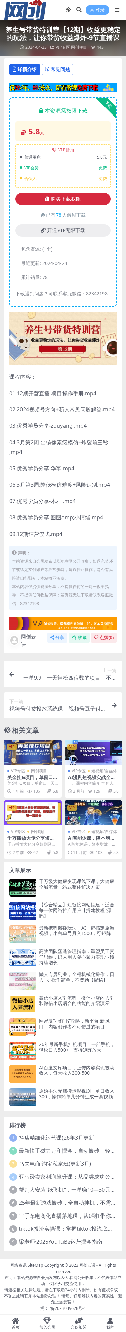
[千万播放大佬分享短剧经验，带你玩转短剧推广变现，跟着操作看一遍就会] (33, 812)
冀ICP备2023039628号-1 (63, 1308)
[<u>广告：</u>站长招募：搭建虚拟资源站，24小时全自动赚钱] (63, 622)
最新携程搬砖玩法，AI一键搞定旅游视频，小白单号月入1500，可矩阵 (76, 931)
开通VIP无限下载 (66, 230)
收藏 (82, 637)
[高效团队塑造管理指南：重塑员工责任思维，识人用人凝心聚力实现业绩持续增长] (22, 957)
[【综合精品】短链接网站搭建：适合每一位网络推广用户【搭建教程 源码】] (22, 911)
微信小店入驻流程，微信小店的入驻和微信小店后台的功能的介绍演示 (76, 1001)
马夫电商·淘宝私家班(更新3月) (55, 1163)
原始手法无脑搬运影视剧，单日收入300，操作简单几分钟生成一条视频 (76, 1094)
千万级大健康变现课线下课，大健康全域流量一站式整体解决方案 (76, 884)
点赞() (107, 637)
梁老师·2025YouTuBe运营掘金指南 (60, 1241)
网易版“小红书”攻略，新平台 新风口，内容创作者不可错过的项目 (74, 1024)
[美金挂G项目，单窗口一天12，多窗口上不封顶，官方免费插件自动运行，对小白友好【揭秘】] (33, 752)
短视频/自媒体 (104, 771)
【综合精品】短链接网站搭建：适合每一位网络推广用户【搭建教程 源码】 (76, 910)
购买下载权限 (66, 199)
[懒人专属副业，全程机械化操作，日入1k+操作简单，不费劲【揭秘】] (22, 981)
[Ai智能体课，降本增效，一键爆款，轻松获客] (93, 812)
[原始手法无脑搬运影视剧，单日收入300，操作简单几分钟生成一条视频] (22, 1097)
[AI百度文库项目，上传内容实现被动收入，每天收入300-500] (22, 1074)
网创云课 (28, 640)
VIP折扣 (66, 150)
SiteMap (35, 1265)
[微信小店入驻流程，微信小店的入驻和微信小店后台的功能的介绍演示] (22, 1004)
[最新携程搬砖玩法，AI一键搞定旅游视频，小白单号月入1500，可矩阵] (22, 934)
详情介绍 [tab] (27, 69)
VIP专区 (63, 47)
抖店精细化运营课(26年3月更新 (56, 1137)
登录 (100, 10)
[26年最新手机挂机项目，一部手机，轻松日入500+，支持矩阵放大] (22, 1050)
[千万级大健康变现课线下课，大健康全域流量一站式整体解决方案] (22, 888)
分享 (59, 637)
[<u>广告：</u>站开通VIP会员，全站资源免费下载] (63, 87)
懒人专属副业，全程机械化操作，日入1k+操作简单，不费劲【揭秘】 (76, 977)
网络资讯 (18, 1265)
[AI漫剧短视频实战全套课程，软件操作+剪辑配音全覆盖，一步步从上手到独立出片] (93, 752)
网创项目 (79, 47)
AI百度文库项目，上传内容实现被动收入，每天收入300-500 (76, 1070)
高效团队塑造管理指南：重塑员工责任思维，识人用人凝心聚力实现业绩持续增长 (76, 957)
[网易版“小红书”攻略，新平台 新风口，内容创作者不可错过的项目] (22, 1027)
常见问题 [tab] (60, 69)
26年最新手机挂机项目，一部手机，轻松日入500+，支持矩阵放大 (77, 1047)
